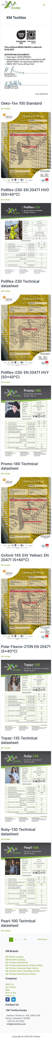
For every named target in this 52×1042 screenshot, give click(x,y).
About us (9, 984)
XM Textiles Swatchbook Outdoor (20, 974)
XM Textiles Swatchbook (16, 962)
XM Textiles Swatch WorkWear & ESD (22, 971)
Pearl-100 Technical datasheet (18, 923)
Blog (7, 990)
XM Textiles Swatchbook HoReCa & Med (24, 965)
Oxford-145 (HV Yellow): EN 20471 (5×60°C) (25, 557)
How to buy (10, 992)
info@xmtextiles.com (16, 1024)
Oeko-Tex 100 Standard (21, 103)
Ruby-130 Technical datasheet (18, 831)
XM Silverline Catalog (15, 959)
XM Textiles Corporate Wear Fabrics (21, 968)
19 (25, 939)
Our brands (10, 987)
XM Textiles (5, 109)
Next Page (43, 939)
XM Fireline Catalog (14, 957)
